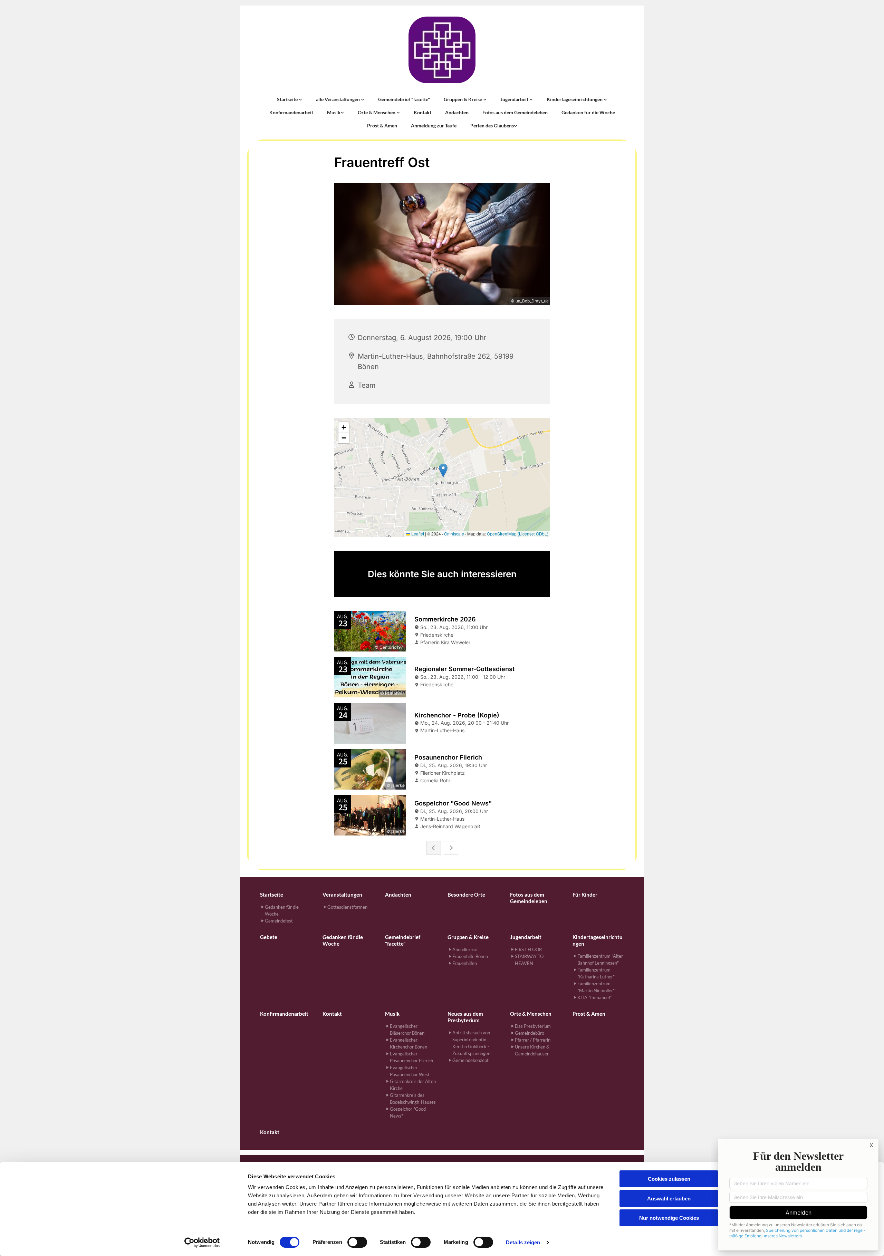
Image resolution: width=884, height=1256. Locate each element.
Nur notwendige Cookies (669, 1218)
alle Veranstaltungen (338, 99)
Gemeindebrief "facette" (404, 99)
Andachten (457, 112)
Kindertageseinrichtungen (575, 99)
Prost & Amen (382, 125)
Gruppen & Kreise (463, 99)
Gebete (268, 937)
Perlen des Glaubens (492, 125)
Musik (333, 112)
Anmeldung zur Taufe (434, 125)
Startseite (288, 99)
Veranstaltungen (342, 894)
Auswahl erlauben (669, 1198)
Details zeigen (523, 1242)
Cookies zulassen (669, 1179)
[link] (289, 99)
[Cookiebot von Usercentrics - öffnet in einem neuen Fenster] (202, 1242)
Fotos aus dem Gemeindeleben (515, 112)
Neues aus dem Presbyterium (465, 1017)
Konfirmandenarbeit (291, 112)
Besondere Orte (466, 894)
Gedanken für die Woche (588, 112)
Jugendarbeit (514, 99)
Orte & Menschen (377, 112)
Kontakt (422, 112)
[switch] (357, 1242)
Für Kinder (585, 894)
